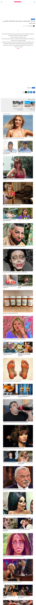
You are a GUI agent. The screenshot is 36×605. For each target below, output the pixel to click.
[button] (31, 92)
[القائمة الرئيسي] (34, 2)
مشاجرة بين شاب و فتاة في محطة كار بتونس (18, 109)
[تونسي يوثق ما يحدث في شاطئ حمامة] (30, 104)
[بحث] (1, 2)
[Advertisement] (18, 12)
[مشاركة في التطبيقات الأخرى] (23, 92)
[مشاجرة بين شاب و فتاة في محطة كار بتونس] (18, 104)
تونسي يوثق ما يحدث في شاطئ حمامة (31, 109)
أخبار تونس (29, 87)
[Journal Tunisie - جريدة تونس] (18, 2)
